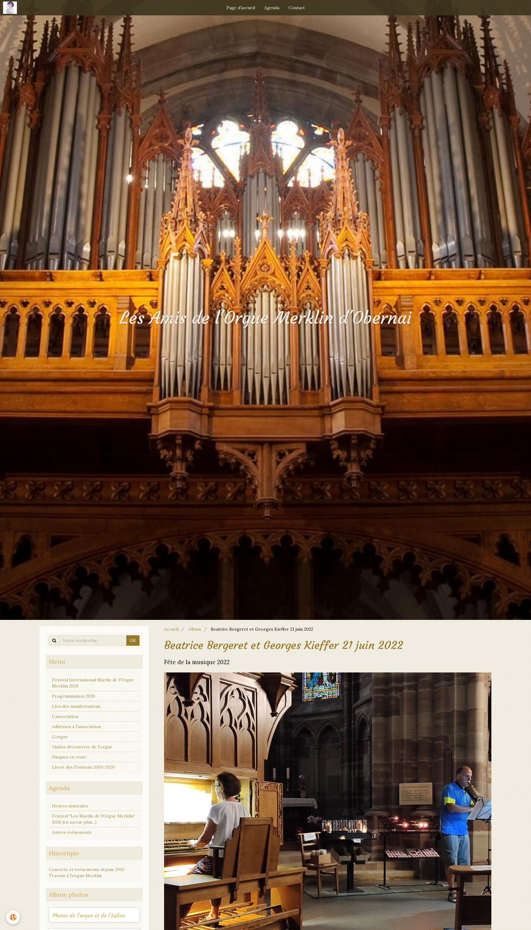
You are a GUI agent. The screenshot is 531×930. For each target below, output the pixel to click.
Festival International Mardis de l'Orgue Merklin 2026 (93, 683)
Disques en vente (69, 757)
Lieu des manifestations (76, 706)
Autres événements (72, 832)
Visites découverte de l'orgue (82, 747)
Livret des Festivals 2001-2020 (83, 767)
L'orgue (60, 736)
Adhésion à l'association (76, 726)
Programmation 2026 (73, 696)
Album (194, 629)
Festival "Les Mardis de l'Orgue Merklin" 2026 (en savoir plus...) (93, 819)
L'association (65, 716)
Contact (297, 7)
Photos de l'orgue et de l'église (88, 915)
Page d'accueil (240, 7)
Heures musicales (70, 806)
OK (133, 640)
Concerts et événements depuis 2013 (86, 869)
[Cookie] (13, 917)
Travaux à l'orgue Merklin (75, 875)
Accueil (171, 629)
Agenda (271, 7)
